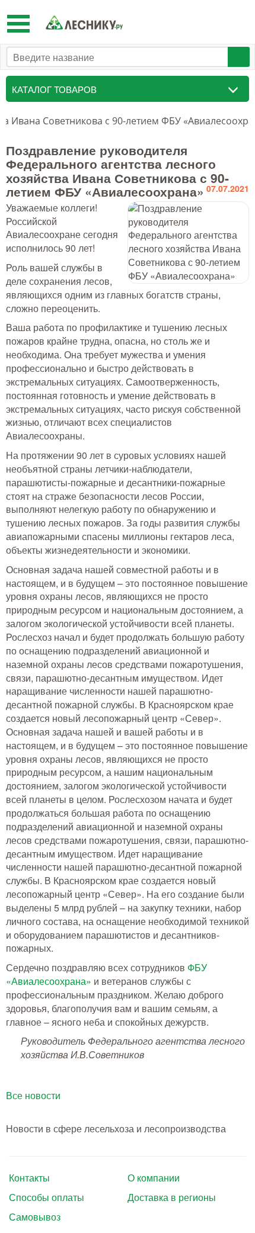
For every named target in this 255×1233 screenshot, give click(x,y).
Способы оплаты (46, 1197)
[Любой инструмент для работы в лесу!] (84, 22)
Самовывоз (34, 1217)
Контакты (29, 1177)
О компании (154, 1177)
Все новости (33, 1095)
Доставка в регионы (172, 1197)
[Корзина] (237, 22)
